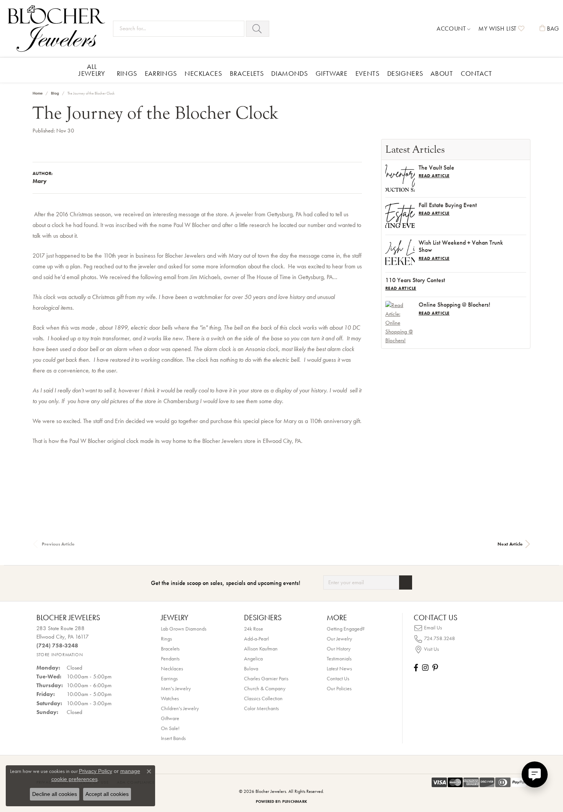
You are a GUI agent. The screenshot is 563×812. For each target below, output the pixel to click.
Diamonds (289, 73)
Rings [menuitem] (166, 638)
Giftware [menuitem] (170, 718)
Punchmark (294, 801)
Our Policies (339, 688)
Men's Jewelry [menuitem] (176, 688)
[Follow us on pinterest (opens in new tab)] (435, 667)
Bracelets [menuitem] (170, 648)
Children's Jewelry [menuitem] (180, 708)
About (441, 73)
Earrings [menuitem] (169, 678)
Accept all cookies (107, 794)
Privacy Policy (95, 771)
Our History (338, 648)
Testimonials (339, 658)
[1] (405, 582)
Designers (405, 73)
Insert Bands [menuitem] (173, 738)
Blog (55, 93)
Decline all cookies (54, 794)
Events (367, 73)
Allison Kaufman (261, 648)
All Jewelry (92, 70)
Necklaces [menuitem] (172, 668)
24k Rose (253, 628)
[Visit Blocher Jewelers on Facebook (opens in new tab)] (416, 667)
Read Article (434, 176)
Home (38, 93)
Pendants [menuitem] (170, 658)
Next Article (510, 544)
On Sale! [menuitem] (170, 728)
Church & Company (264, 688)
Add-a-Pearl (256, 638)
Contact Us (338, 678)
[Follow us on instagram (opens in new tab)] (425, 667)
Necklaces (203, 73)
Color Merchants (261, 708)
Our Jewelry (339, 638)
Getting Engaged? (346, 628)
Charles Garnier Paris (266, 678)
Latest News (339, 668)
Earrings (161, 73)
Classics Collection (263, 698)
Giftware (332, 73)
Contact (476, 73)
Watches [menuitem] (170, 698)
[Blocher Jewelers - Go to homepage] (58, 28)
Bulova (251, 668)
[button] (454, 28)
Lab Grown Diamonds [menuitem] (183, 628)
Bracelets (247, 73)
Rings (127, 73)
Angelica (253, 658)
